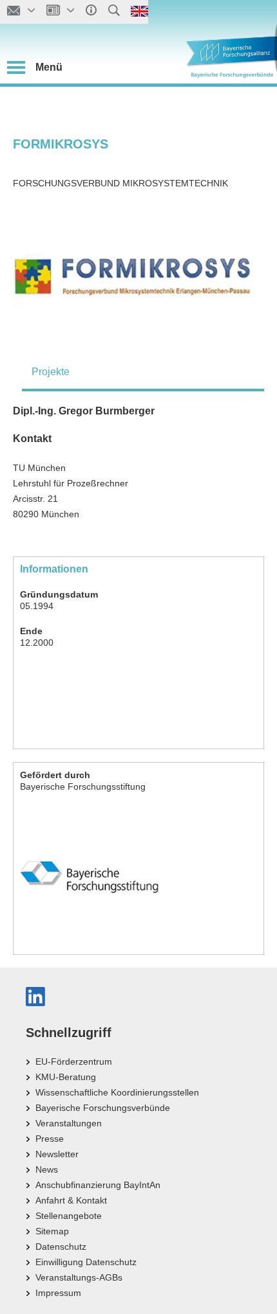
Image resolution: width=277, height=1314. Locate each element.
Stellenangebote (68, 1216)
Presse (49, 1138)
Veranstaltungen (68, 1123)
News (46, 1169)
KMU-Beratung (65, 1077)
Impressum (58, 1293)
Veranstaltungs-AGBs (78, 1277)
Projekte (51, 371)
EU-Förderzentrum (73, 1061)
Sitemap (52, 1231)
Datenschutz (60, 1246)
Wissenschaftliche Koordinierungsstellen (117, 1092)
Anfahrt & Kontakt (71, 1200)
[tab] (143, 372)
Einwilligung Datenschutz (86, 1262)
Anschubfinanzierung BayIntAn (97, 1185)
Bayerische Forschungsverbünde (102, 1108)
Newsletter (57, 1154)
